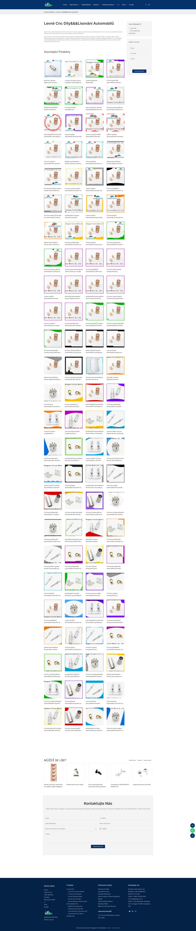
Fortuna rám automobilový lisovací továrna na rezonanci (94, 378)
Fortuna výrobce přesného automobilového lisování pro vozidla (115, 513)
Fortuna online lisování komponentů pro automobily (114, 271)
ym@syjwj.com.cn (137, 899)
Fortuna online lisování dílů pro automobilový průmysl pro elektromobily (52, 217)
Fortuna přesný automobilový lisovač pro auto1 (94, 244)
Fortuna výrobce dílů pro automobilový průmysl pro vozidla (73, 352)
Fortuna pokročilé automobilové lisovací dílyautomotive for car (114, 82)
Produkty (139, 760)
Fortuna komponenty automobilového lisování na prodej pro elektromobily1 (74, 325)
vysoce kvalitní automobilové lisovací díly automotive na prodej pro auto (94, 217)
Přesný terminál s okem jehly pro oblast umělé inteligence (53, 785)
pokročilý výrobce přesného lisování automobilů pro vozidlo (114, 378)
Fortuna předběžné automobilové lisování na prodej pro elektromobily (115, 648)
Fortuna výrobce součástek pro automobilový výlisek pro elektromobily (73, 109)
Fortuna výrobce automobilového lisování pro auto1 (114, 487)
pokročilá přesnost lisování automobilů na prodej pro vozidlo (52, 136)
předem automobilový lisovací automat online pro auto (73, 163)
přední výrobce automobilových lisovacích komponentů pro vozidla (115, 136)
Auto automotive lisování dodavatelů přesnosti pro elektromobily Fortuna (94, 109)
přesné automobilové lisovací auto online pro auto (51, 244)
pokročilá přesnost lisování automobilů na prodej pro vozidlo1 (94, 621)
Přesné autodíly (147, 760)
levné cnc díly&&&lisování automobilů (67, 12)
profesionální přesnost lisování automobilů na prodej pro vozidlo (72, 675)
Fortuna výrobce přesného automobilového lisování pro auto (115, 325)
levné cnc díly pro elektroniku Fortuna (50, 81)
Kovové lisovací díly (73, 31)
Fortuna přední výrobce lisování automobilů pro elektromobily (51, 568)
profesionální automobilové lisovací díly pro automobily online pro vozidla (94, 432)
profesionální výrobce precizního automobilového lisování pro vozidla (74, 594)
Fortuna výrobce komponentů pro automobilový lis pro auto (94, 568)
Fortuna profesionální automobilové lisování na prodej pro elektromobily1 (73, 568)
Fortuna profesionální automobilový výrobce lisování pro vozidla (114, 406)
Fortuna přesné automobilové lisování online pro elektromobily (93, 702)
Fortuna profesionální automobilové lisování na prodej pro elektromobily (115, 540)
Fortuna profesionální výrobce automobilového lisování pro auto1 (115, 621)
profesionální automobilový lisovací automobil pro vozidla (74, 459)
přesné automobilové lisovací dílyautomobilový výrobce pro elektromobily (52, 378)
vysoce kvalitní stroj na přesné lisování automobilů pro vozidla (115, 433)
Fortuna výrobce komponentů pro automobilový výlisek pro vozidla (94, 648)
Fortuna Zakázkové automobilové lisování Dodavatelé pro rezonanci (73, 406)
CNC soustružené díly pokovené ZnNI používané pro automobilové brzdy (96, 786)
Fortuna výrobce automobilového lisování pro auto (52, 163)
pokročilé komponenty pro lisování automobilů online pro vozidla (73, 540)
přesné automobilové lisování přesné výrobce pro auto (114, 163)
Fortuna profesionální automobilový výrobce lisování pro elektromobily (52, 513)
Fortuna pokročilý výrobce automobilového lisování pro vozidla (94, 325)
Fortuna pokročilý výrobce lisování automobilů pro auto (115, 459)
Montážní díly (132, 760)
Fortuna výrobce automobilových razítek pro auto (51, 325)
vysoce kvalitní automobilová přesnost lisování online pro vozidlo (115, 352)
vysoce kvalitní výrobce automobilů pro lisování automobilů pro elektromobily (51, 487)
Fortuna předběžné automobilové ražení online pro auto (94, 271)
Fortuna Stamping (49, 12)
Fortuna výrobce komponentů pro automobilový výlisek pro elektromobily (115, 594)
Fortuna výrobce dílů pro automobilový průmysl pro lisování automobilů (115, 109)
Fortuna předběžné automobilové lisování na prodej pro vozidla (115, 190)
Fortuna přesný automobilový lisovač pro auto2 (73, 648)
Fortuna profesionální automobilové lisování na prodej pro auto (73, 244)
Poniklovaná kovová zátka (74, 784)
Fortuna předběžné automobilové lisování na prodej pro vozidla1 (52, 621)
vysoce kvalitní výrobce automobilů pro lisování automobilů (93, 459)
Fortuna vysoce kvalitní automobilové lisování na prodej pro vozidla (115, 729)
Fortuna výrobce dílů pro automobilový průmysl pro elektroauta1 (52, 675)
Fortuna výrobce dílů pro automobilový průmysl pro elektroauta (52, 271)
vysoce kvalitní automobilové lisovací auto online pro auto (94, 190)
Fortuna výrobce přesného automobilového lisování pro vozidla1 (94, 675)
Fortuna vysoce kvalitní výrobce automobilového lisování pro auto (73, 729)
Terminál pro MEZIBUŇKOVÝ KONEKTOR (120, 785)
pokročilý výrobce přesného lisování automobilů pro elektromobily (91, 540)
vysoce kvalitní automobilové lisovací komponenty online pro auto (51, 298)
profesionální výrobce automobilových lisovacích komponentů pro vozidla (94, 729)
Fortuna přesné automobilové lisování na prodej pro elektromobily (52, 594)
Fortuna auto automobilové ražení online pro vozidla (74, 270)
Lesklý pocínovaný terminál (142, 784)
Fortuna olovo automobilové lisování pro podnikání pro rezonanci (52, 406)
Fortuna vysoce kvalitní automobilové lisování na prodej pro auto (73, 190)
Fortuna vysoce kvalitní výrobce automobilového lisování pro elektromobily (115, 298)
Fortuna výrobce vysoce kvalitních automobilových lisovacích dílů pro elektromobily (73, 82)
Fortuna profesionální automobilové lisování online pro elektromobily (114, 568)
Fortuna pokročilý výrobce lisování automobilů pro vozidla (52, 190)
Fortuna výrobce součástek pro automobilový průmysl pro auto (52, 433)
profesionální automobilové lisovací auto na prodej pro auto (94, 487)
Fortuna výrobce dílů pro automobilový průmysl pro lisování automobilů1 (94, 513)
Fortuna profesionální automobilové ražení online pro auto (52, 540)
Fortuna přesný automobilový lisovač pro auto (115, 217)
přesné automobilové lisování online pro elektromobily (51, 109)
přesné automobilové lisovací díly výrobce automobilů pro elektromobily (51, 648)
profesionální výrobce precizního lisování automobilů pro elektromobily (72, 217)
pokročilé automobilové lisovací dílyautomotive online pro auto (72, 298)
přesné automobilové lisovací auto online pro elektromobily (114, 675)
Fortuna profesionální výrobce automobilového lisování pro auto (52, 352)
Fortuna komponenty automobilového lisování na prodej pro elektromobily (115, 244)
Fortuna (66, 31)
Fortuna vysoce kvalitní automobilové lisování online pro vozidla (93, 594)
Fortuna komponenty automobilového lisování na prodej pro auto (53, 459)
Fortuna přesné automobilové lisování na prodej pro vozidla (94, 163)
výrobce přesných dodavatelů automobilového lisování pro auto (93, 82)
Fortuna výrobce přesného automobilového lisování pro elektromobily (73, 513)
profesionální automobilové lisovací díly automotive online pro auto (94, 298)
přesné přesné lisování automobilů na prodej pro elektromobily (94, 352)
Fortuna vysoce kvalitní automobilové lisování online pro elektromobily (93, 136)
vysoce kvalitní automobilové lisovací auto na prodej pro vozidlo (73, 621)
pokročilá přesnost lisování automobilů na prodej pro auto (94, 405)
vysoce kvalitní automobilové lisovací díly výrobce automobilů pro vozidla (73, 136)
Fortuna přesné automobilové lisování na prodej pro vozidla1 (73, 487)
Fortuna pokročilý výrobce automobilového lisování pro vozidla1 (52, 729)
